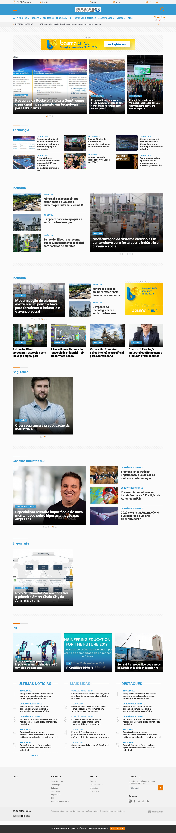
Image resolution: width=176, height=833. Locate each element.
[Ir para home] (14, 18)
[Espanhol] (19, 816)
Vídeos (120, 18)
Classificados (105, 18)
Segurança (48, 18)
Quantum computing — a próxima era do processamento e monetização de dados (151, 162)
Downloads (94, 791)
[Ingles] (28, 816)
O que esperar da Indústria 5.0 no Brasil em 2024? (99, 160)
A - (120, 2)
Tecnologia (23, 18)
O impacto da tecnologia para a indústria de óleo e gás (63, 221)
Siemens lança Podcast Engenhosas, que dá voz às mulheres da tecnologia (138, 475)
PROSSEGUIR (117, 828)
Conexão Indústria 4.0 (85, 18)
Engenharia (61, 18)
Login (93, 2)
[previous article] (163, 24)
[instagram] (146, 2)
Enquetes (94, 788)
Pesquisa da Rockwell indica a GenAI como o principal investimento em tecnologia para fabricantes (47, 144)
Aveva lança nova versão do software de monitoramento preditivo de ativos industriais (79, 24)
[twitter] (153, 2)
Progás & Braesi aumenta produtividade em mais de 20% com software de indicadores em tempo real (48, 164)
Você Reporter (57, 781)
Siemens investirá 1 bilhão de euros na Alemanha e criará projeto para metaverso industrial (151, 144)
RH (71, 18)
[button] (15, 9)
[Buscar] (162, 9)
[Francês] (23, 816)
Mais (130, 18)
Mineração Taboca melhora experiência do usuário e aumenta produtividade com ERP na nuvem (64, 203)
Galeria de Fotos (96, 785)
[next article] (158, 24)
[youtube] (157, 2)
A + (117, 2)
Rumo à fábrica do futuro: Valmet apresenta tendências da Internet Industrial (99, 143)
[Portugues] (14, 816)
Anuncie (44, 2)
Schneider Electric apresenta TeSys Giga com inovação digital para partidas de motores (64, 243)
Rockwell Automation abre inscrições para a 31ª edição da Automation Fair (140, 495)
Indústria (36, 18)
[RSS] (147, 801)
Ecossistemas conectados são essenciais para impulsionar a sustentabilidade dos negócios (34, 709)
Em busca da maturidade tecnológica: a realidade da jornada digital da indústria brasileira (38, 722)
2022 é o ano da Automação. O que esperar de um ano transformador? (140, 516)
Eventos (93, 781)
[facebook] (150, 2)
